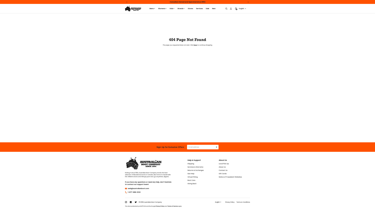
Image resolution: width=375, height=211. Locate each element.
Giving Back (192, 183)
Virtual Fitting (193, 177)
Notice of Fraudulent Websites (230, 177)
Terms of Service (172, 206)
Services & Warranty (195, 167)
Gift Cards (223, 174)
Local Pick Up (224, 164)
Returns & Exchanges (196, 170)
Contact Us (223, 170)
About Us (222, 167)
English (242, 8)
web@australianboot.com (138, 188)
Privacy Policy (160, 206)
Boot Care (191, 180)
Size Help (191, 174)
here (195, 45)
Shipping (191, 164)
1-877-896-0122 (134, 192)
